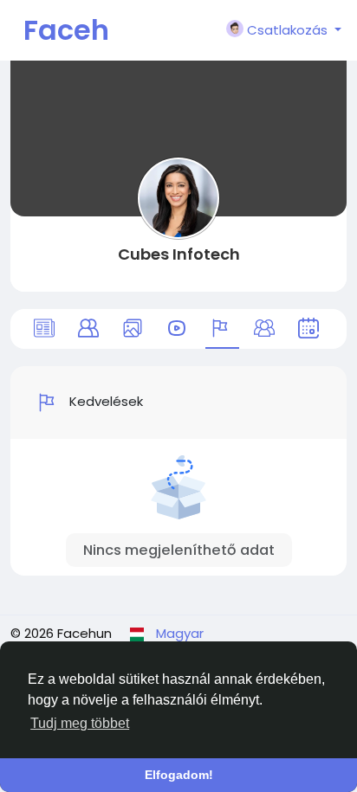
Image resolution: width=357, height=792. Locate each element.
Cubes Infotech (179, 254)
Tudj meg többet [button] (79, 723)
